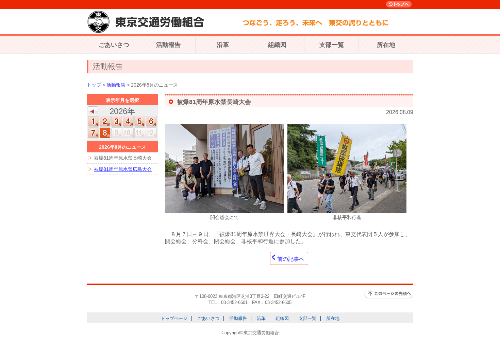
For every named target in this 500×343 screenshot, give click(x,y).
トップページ (174, 318)
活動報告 (168, 44)
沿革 (223, 44)
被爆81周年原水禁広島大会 (123, 169)
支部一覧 (331, 44)
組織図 (277, 44)
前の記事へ (290, 259)
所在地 (386, 44)
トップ (94, 85)
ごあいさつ (114, 44)
